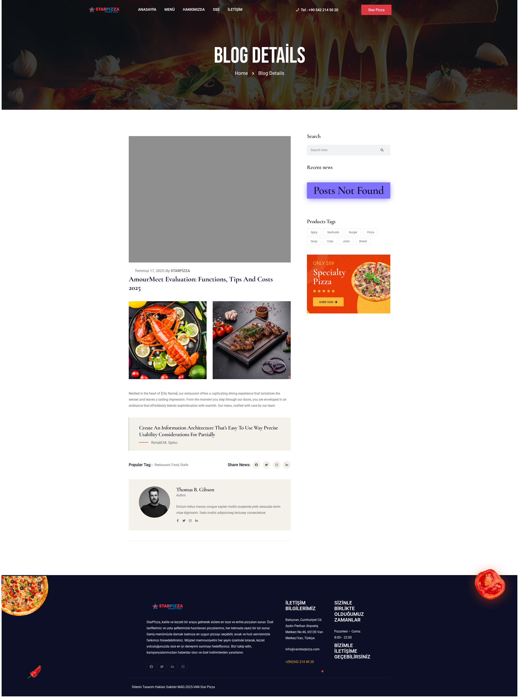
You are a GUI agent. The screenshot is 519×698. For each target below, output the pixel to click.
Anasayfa (147, 9)
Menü (169, 9)
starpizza (180, 271)
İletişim (235, 9)
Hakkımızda (194, 9)
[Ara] (382, 150)
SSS (216, 9)
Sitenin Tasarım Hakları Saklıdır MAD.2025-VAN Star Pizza (173, 687)
